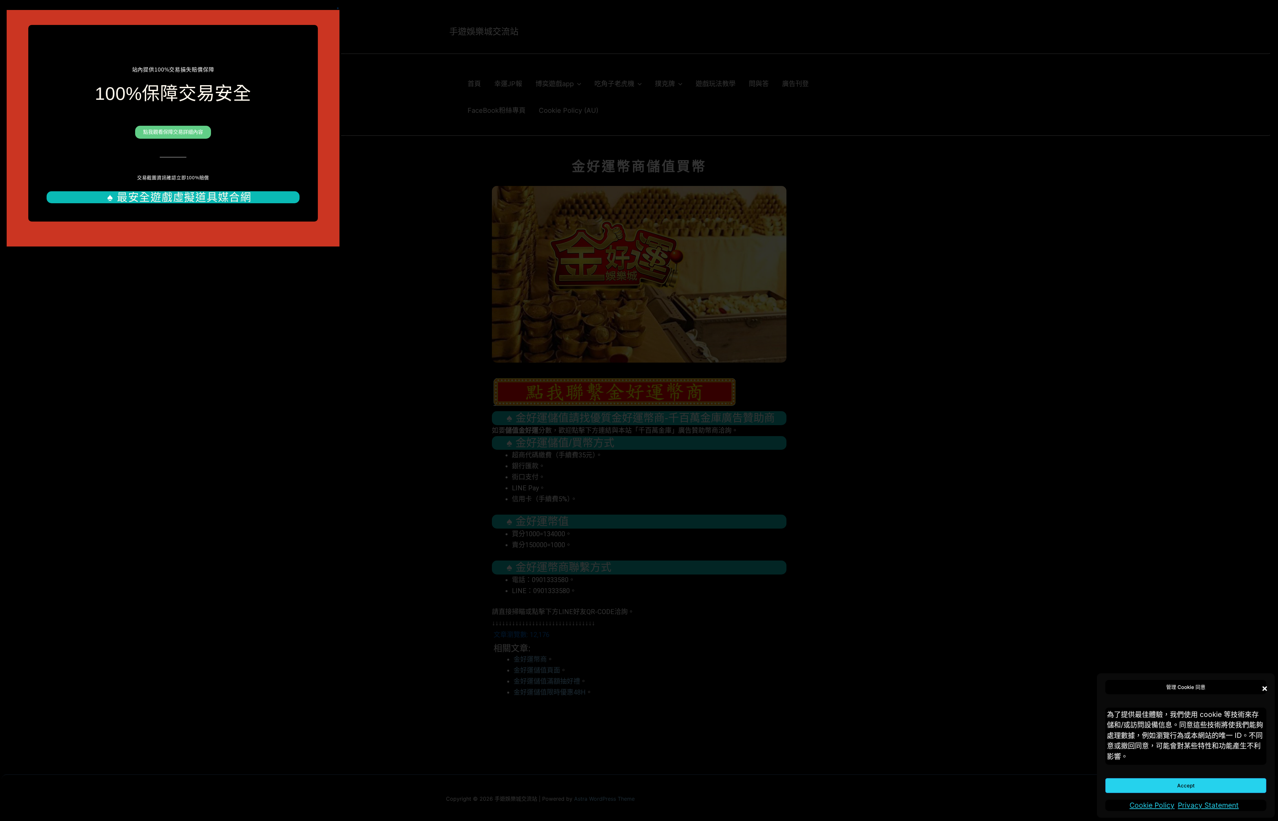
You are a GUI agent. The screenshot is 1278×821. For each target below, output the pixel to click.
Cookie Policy (1152, 805)
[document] (639, 410)
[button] (1263, 687)
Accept (1186, 785)
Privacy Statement (1208, 805)
